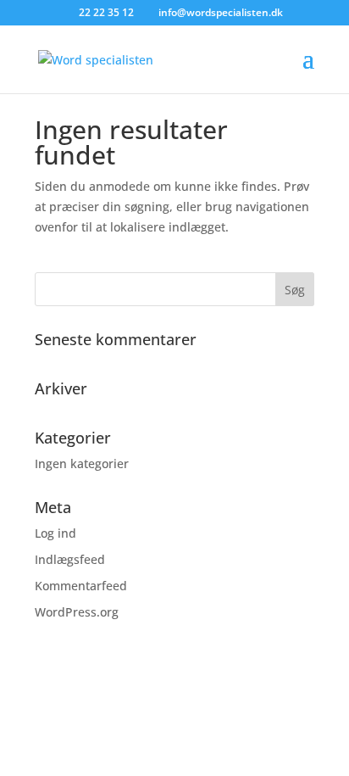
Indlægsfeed (70, 559)
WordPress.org (77, 612)
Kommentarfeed (81, 586)
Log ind (55, 533)
